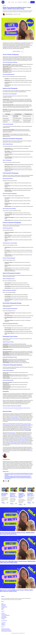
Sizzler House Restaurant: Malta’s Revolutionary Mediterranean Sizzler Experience (16, 407)
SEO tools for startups (26, 437)
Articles (4, 5)
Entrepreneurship (18, 424)
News (2, 609)
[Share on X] (6, 481)
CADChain (14, 433)
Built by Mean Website (5, 628)
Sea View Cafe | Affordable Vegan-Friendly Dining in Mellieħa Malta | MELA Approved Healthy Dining (17, 562)
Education (29, 423)
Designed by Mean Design (6, 629)
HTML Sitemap (4, 617)
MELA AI (3, 2)
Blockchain (13, 424)
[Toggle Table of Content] (21, 51)
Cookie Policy (3, 616)
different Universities (21, 440)
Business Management (6, 424)
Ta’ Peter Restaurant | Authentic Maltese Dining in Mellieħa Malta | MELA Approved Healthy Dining (17, 533)
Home (2, 603)
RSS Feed (3, 618)
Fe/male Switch (12, 432)
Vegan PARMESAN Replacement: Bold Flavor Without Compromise (4, 494)
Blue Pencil (3, 624)
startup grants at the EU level (14, 418)
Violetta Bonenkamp (9, 14)
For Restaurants (4, 606)
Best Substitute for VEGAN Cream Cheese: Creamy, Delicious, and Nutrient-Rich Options (13, 495)
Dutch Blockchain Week (28, 439)
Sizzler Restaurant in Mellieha (14, 393)
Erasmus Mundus (20, 429)
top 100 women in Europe (22, 438)
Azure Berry (3, 622)
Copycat (3, 623)
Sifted (11, 440)
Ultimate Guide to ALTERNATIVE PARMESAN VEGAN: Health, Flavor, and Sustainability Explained (22, 495)
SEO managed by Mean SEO (6, 631)
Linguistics (25, 423)
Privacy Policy (3, 614)
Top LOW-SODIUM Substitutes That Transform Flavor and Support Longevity (30, 494)
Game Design (30, 424)
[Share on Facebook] (4, 481)
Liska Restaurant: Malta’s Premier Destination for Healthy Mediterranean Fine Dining (19, 473)
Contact (2, 613)
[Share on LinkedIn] (8, 481)
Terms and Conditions (5, 615)
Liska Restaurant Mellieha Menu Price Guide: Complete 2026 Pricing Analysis (17, 476)
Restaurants (3, 604)
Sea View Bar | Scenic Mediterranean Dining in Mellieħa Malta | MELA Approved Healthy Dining (16, 590)
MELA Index (3, 605)
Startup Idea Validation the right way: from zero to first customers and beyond (19, 441)
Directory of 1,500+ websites (11, 442)
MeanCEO (16, 413)
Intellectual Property (24, 424)
